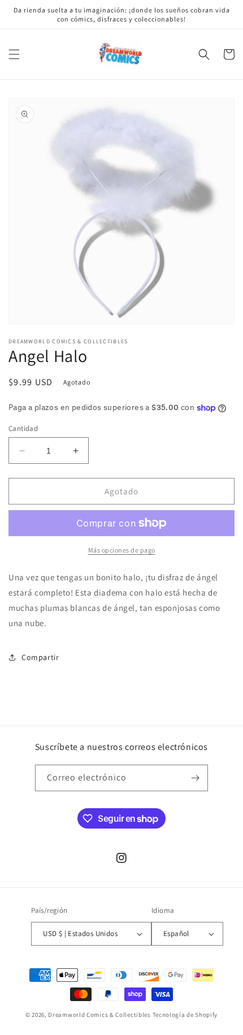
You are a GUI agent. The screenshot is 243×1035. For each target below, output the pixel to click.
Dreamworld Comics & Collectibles (99, 1015)
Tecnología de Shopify (185, 1015)
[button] (14, 54)
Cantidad (23, 428)
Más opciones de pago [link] (121, 550)
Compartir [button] (40, 657)
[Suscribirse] (195, 778)
